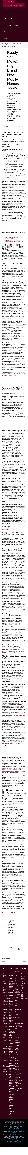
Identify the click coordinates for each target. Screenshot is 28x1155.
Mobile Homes (11, 98)
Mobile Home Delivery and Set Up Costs (13, 771)
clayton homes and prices (12, 240)
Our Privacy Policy (18, 1128)
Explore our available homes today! (12, 913)
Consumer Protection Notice (14, 1141)
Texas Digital (11, 1131)
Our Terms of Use (10, 1128)
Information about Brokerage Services (14, 1140)
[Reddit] (18, 96)
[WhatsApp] (18, 98)
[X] (18, 95)
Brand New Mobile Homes (9, 375)
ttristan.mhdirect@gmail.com (14, 93)
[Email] (18, 100)
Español (6, 38)
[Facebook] (18, 93)
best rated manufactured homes (14, 241)
